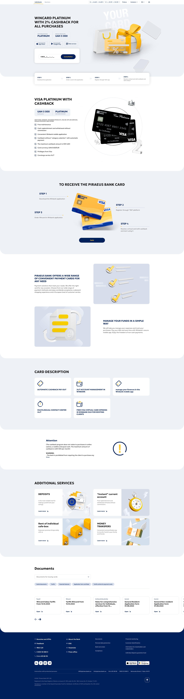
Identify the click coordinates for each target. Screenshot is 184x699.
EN (142, 2)
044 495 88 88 (112, 671)
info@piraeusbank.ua (100, 671)
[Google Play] (144, 663)
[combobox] (62, 576)
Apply (92, 240)
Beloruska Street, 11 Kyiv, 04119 (140, 671)
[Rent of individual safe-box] (77, 531)
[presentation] (35, 619)
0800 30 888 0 (123, 671)
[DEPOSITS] (77, 502)
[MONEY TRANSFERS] (135, 531)
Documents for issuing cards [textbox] (47, 577)
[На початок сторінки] (147, 680)
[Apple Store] (131, 663)
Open (38, 611)
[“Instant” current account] (135, 502)
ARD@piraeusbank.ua (84, 671)
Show (48, 457)
